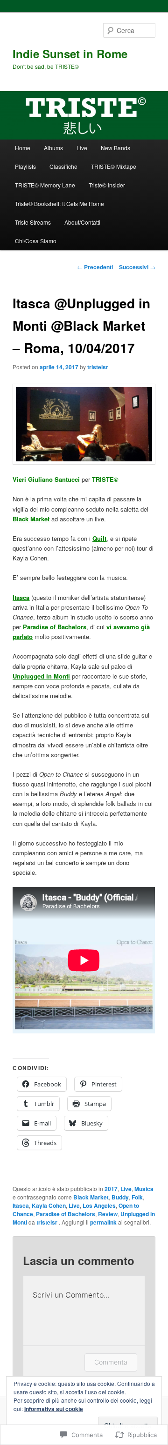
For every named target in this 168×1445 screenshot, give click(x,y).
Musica (144, 1189)
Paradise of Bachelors (65, 1214)
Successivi (137, 267)
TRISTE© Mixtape (113, 166)
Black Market (91, 1197)
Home (22, 148)
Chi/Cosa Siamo (35, 241)
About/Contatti (82, 222)
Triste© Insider (107, 185)
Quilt (99, 538)
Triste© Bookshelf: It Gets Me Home (59, 203)
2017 (111, 1189)
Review (108, 1214)
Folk (137, 1197)
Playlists (25, 166)
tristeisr (97, 367)
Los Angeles (99, 1205)
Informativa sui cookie (53, 1409)
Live (82, 148)
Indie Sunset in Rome (70, 53)
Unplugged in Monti (41, 676)
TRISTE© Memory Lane (45, 185)
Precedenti (95, 267)
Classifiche (63, 166)
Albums (53, 148)
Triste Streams (33, 222)
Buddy (120, 1197)
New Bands (115, 148)
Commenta (110, 1362)
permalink (103, 1222)
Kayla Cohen (49, 1205)
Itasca (21, 1205)
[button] (84, 424)
